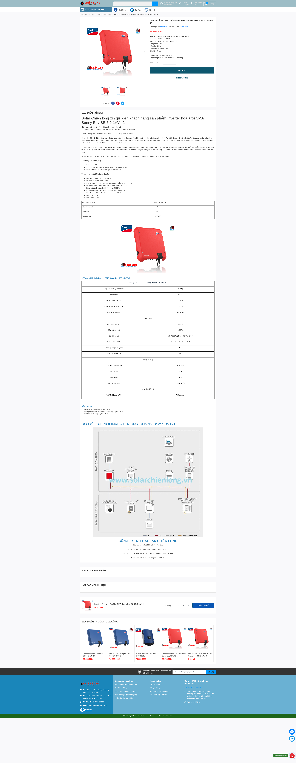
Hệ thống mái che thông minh (126, 684)
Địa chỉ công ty (186, 4)
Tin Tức (138, 10)
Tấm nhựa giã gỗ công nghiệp (126, 695)
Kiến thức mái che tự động (159, 691)
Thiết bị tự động (121, 688)
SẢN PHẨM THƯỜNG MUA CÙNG (100, 621)
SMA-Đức (164, 27)
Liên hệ (152, 10)
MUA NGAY (182, 70)
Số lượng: (154, 63)
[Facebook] (292, 732)
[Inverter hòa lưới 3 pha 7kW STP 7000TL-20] (148, 638)
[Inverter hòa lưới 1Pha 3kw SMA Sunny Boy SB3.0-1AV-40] (174, 638)
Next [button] (144, 51)
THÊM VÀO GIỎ (182, 78)
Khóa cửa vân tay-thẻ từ (124, 698)
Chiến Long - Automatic (148, 716)
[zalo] (292, 739)
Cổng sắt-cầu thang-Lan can (125, 691)
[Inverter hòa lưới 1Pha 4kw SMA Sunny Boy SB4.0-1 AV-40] (200, 638)
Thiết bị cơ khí (155, 684)
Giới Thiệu (122, 10)
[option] (114, 52)
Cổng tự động (155, 688)
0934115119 (168, 5)
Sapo (171, 716)
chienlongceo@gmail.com (98, 705)
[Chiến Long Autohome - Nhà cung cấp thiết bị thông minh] (94, 3)
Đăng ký (211, 672)
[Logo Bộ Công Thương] (86, 710)
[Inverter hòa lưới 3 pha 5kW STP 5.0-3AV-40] (95, 638)
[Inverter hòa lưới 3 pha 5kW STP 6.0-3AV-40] (121, 638)
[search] (155, 4)
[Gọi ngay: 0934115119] (292, 755)
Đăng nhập (198, 4)
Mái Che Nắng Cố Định (158, 695)
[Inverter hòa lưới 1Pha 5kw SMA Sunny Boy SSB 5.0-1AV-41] (114, 52)
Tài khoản (198, 3)
